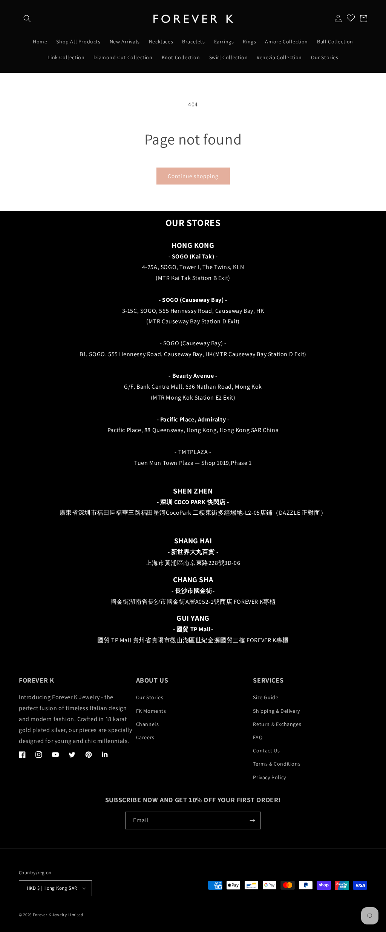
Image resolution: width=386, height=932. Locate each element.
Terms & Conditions (276, 763)
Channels (147, 724)
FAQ (257, 737)
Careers (145, 737)
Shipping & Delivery (276, 710)
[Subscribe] (252, 820)
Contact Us (266, 750)
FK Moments (151, 710)
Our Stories (150, 697)
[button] (27, 18)
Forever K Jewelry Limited (58, 914)
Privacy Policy (269, 777)
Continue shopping (193, 176)
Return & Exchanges (277, 724)
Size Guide (265, 697)
